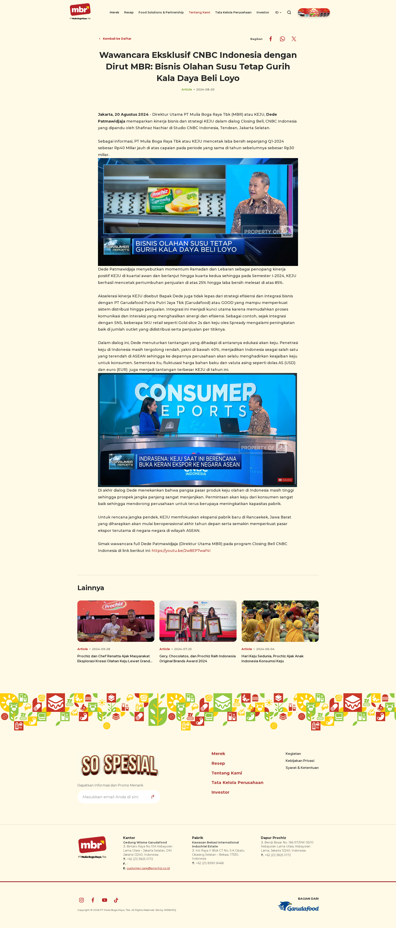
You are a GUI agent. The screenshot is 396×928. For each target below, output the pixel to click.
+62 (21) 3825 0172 (140, 859)
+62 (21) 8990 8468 (210, 863)
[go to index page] (80, 19)
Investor (263, 12)
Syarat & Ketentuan (302, 768)
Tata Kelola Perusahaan (233, 12)
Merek (114, 12)
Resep (129, 12)
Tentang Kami (199, 12)
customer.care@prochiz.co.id (148, 868)
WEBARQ (170, 909)
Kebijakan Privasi (300, 761)
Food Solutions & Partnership (161, 12)
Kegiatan (293, 754)
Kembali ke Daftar (117, 39)
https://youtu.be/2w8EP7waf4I (181, 550)
